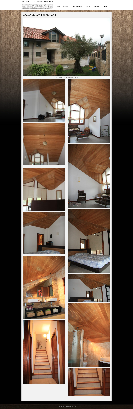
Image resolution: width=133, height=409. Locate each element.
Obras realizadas (77, 6)
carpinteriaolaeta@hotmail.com (44, 1)
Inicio (58, 6)
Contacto (105, 6)
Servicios (65, 6)
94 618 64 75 (26, 1)
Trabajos (87, 6)
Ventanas (96, 6)
